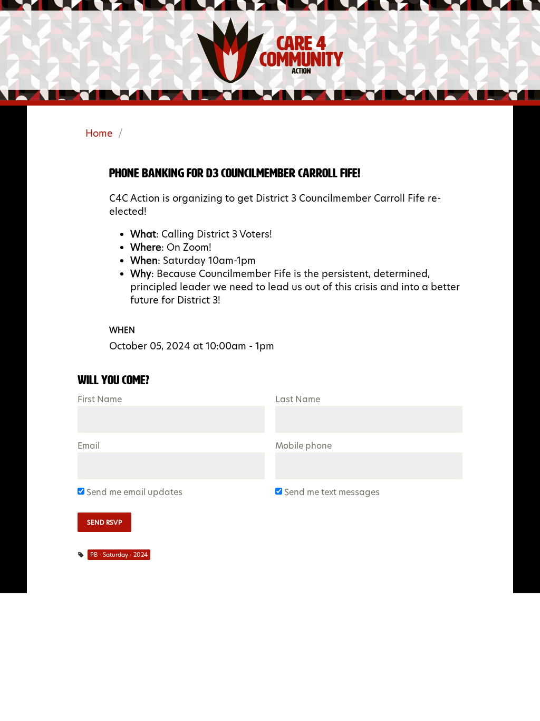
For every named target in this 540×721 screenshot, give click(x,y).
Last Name (297, 399)
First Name (100, 399)
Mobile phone (303, 446)
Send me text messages (333, 492)
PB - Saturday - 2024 (119, 555)
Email (89, 446)
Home (99, 133)
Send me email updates (135, 492)
